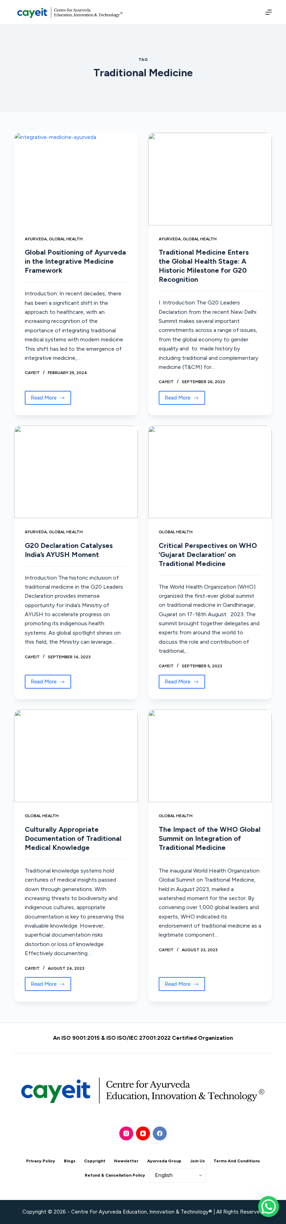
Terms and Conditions (236, 1161)
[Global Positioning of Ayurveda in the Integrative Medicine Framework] (76, 179)
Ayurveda (36, 239)
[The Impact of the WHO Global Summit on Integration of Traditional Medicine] (210, 756)
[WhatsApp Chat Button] (268, 1206)
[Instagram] (126, 1133)
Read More (51, 396)
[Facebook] (160, 1133)
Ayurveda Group (164, 1161)
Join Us (197, 1161)
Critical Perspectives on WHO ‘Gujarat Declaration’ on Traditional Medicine (208, 554)
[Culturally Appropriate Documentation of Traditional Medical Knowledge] (76, 756)
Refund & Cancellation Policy (115, 1175)
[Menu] (267, 12)
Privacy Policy (40, 1161)
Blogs (69, 1161)
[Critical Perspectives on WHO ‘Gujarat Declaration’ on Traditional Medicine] (210, 472)
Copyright (94, 1161)
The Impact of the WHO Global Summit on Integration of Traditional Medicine (210, 838)
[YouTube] (143, 1133)
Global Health (66, 239)
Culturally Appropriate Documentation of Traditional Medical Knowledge (73, 838)
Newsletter (126, 1161)
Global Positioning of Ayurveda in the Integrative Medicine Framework (75, 261)
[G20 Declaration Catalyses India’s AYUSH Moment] (76, 472)
